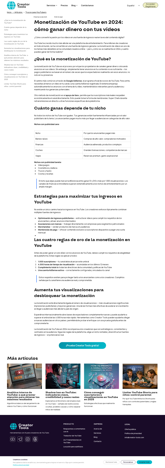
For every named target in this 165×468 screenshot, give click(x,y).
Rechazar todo (111, 462)
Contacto (97, 441)
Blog (95, 437)
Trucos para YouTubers (35, 12)
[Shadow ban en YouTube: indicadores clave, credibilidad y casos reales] (63, 388)
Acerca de (98, 429)
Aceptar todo (144, 462)
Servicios (97, 433)
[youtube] (12, 439)
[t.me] (20, 439)
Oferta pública (130, 429)
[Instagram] (27, 439)
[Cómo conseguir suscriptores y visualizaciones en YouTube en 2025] (101, 388)
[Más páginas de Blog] (76, 5)
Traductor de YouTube (72, 435)
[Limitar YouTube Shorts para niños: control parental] (140, 388)
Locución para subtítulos (73, 446)
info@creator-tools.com (134, 437)
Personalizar (128, 462)
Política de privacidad (133, 433)
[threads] (35, 439)
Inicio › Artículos (15, 12)
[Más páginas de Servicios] (56, 5)
